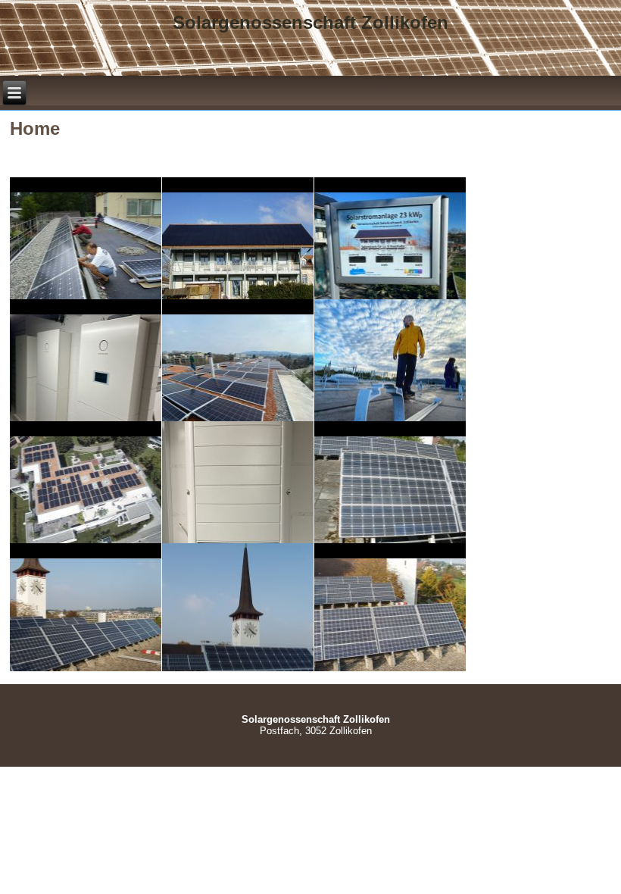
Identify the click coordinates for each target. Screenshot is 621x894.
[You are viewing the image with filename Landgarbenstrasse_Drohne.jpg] (85, 481)
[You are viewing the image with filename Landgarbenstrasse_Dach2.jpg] (238, 359)
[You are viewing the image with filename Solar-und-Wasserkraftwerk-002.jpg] (238, 603)
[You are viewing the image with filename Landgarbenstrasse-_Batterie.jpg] (85, 359)
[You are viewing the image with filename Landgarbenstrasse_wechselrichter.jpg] (238, 481)
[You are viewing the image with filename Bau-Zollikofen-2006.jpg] (85, 238)
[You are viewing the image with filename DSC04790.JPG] (238, 238)
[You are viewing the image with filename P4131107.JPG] (390, 481)
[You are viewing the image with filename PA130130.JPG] (85, 603)
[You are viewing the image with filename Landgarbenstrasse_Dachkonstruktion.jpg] (390, 359)
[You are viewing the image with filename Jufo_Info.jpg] (390, 238)
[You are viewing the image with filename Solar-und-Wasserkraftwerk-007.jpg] (390, 603)
